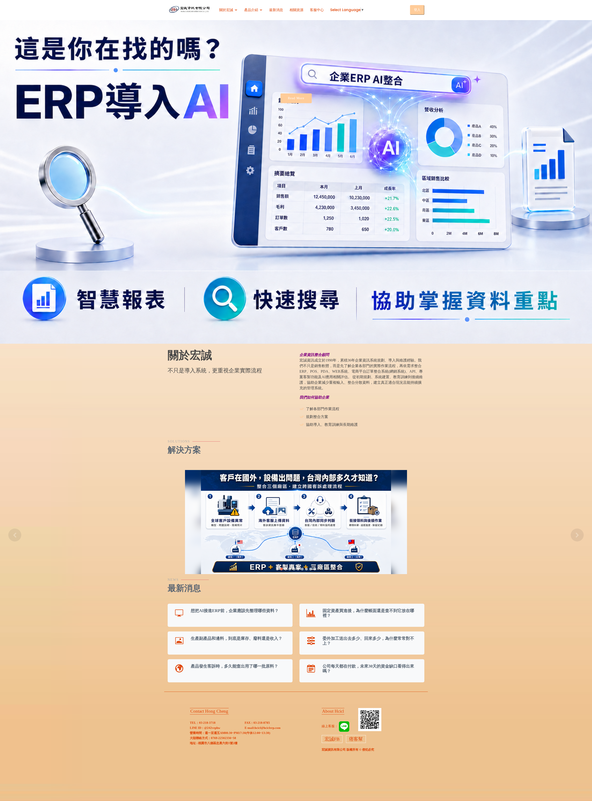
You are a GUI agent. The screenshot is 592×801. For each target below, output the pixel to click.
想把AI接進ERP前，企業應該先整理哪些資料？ (235, 610)
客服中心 (317, 9)
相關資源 (296, 9)
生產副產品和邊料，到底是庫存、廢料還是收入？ (236, 638)
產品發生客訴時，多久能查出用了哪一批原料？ (234, 666)
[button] (15, 535)
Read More (296, 98)
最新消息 (276, 9)
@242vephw (212, 728)
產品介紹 (251, 9)
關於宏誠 (226, 9)
